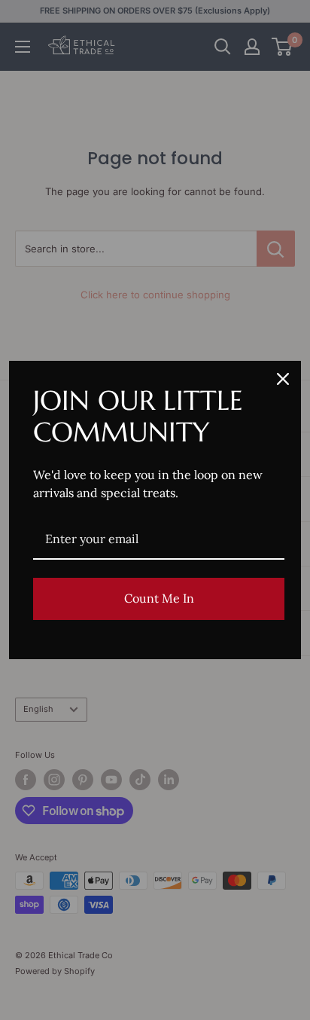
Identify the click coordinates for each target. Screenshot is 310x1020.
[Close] (283, 379)
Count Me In (159, 598)
